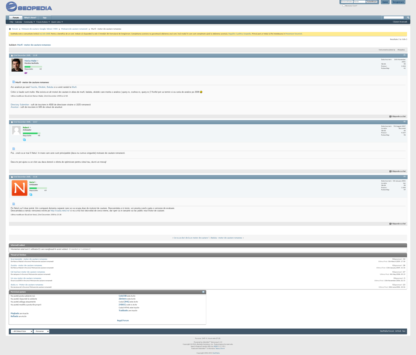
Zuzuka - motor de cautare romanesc (26, 265)
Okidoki (42, 87)
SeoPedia (216, 353)
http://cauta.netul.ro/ (60, 210)
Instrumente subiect (386, 50)
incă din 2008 (44, 34)
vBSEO (216, 346)
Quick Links (56, 22)
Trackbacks (123, 311)
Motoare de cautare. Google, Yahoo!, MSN (40, 29)
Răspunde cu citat (399, 117)
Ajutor (385, 2)
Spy (44, 18)
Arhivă (398, 331)
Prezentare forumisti (294, 34)
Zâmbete (123, 299)
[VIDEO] (122, 305)
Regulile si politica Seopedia (239, 34)
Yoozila (33, 87)
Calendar (18, 22)
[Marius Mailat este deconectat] (17, 65)
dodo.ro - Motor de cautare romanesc (27, 285)
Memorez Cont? (351, 6)
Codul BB (123, 296)
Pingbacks (15, 313)
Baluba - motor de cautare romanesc (226, 238)
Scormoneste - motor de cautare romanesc (29, 259)
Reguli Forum (123, 321)
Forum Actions (42, 22)
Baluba (50, 87)
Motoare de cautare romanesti (74, 29)
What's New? (30, 18)
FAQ (11, 22)
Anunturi (15, 107)
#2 (405, 122)
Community (28, 22)
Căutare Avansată (400, 22)
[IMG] (126, 302)
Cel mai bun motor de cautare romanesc (28, 272)
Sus (403, 331)
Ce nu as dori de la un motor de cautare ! (191, 238)
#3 (405, 177)
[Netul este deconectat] (20, 188)
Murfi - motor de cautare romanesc (34, 45)
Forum (16, 18)
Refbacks (14, 316)
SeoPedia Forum (387, 331)
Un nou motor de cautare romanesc (26, 278)
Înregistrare (398, 2)
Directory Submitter (20, 104)
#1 (405, 55)
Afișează (400, 50)
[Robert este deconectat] (16, 130)
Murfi (74, 87)
